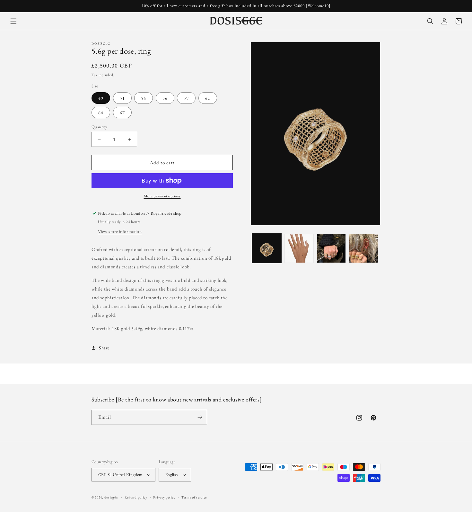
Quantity (99, 127)
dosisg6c (111, 497)
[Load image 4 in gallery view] (363, 248)
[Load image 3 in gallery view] (331, 248)
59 (186, 98)
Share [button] (104, 348)
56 (165, 98)
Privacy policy (164, 497)
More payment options (162, 196)
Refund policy (136, 497)
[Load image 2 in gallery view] (299, 248)
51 (122, 98)
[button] (13, 21)
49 (100, 98)
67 (122, 112)
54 (143, 98)
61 (207, 98)
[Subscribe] (200, 417)
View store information (120, 231)
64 (100, 112)
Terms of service (194, 497)
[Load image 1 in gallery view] (266, 248)
